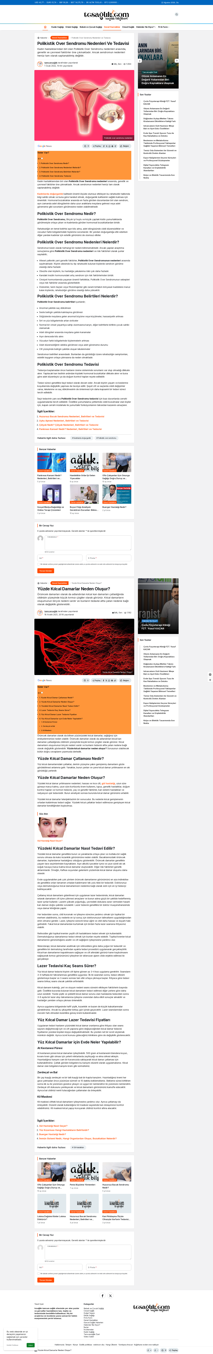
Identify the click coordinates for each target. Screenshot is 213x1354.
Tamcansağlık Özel (92, 1334)
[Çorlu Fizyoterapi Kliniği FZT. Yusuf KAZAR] (158, 606)
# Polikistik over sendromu (106, 438)
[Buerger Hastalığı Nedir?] (116, 499)
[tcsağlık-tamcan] (106, 15)
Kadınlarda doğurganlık (50, 194)
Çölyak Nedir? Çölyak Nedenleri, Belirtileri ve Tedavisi (68, 425)
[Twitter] (110, 1295)
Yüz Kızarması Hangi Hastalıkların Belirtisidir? (64, 1130)
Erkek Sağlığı (89, 1315)
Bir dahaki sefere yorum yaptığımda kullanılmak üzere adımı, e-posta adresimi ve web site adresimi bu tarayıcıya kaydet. (84, 564)
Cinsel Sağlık (89, 1311)
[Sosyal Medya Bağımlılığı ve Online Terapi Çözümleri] (51, 499)
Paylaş (175, 1350)
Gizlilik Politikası (12, 1345)
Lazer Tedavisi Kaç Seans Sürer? (55, 710)
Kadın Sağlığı (89, 1332)
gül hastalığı (108, 783)
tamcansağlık (50, 62)
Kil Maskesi (47, 730)
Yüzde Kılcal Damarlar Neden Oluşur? (57, 702)
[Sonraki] (177, 61)
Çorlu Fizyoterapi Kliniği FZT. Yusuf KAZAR (159, 102)
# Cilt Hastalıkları (78, 1147)
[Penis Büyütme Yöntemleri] (84, 1177)
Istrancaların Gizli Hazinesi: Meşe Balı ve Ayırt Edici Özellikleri (158, 127)
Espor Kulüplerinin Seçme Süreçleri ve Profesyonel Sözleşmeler (159, 159)
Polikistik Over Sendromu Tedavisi (56, 176)
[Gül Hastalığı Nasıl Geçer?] (52, 829)
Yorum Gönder (45, 571)
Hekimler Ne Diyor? (92, 1325)
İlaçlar (86, 1327)
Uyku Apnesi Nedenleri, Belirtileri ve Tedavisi (64, 420)
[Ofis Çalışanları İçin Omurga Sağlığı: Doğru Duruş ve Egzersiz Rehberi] (116, 468)
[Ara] (177, 14)
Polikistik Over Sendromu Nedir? (55, 163)
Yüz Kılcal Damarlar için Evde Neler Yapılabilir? (61, 719)
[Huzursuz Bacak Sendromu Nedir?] (116, 1177)
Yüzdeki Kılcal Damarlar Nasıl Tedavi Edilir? (60, 706)
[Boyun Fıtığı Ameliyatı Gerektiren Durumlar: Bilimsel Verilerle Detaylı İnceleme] (84, 499)
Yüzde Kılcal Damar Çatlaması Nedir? (57, 698)
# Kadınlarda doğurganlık (81, 438)
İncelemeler (89, 1329)
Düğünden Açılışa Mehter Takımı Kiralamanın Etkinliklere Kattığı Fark (159, 119)
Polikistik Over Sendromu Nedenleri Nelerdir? (61, 167)
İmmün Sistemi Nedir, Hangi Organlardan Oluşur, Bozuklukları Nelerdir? (78, 1138)
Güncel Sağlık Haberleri (93, 1322)
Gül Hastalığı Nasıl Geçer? (53, 1126)
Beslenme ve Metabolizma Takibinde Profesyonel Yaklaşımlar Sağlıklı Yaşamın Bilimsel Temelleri (159, 143)
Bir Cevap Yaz (46, 525)
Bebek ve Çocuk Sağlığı (94, 1308)
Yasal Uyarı (39, 1304)
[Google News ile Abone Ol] (44, 146)
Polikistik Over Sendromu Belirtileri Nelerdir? (60, 172)
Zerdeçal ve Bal (49, 726)
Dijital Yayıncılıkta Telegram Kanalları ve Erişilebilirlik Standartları (156, 168)
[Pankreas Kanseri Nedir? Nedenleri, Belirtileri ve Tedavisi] (51, 468)
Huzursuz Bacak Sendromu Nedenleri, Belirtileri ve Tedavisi (71, 416)
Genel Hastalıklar (91, 1320)
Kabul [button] (31, 1345)
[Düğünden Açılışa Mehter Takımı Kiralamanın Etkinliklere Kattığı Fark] (158, 61)
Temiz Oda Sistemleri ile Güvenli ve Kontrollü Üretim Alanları (160, 151)
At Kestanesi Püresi (50, 722)
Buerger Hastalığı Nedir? (52, 1134)
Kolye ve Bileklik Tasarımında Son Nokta (159, 176)
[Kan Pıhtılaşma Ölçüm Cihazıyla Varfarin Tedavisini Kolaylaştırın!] (116, 1209)
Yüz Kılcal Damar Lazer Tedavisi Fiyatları (59, 714)
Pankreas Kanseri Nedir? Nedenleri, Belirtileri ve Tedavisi (70, 429)
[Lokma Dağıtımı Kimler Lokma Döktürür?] (51, 1209)
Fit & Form (88, 1318)
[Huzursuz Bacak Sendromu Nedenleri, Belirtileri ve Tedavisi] (84, 1209)
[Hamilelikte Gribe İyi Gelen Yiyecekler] (84, 468)
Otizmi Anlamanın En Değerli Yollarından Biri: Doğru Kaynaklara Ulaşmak (158, 111)
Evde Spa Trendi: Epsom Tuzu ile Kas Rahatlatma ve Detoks (158, 134)
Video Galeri (89, 1336)
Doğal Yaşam (89, 1313)
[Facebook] (103, 1295)
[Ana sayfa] (45, 27)
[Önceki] (140, 61)
